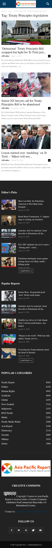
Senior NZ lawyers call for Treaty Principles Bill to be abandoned (21, 102)
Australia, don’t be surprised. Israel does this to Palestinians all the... (32, 232)
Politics (4, 386)
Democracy (6, 430)
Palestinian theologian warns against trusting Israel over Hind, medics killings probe (33, 261)
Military (5, 439)
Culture (4, 148)
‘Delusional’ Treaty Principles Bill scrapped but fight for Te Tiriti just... (23, 50)
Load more (25, 271)
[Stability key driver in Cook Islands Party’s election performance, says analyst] (8, 324)
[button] (48, 4)
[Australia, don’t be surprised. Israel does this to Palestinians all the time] (8, 234)
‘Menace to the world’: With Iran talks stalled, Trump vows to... (34, 337)
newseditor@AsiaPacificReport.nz (31, 511)
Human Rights (8, 391)
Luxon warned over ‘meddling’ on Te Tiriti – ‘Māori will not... (24, 154)
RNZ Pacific (7, 412)
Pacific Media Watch (10, 421)
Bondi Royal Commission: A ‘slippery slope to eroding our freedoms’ (33, 218)
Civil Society (6, 44)
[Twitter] (33, 530)
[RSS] (26, 530)
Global (4, 399)
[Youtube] (40, 530)
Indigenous (6, 408)
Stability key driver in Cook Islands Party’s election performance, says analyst (32, 323)
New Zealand (7, 404)
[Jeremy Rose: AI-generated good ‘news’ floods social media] (8, 296)
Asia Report (6, 425)
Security (5, 434)
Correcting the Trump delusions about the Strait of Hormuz (33, 351)
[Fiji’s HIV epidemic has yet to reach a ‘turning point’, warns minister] (8, 248)
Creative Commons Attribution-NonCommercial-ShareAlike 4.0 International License (26, 502)
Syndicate (5, 395)
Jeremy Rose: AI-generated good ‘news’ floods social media (31, 293)
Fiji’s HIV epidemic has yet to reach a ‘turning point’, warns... (33, 246)
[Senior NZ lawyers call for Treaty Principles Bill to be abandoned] (26, 84)
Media (4, 417)
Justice (4, 443)
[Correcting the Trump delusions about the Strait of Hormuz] (8, 353)
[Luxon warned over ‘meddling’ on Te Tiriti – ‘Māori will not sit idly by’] (26, 137)
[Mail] (19, 530)
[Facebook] (11, 530)
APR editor (5, 56)
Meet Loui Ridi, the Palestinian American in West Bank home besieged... (31, 204)
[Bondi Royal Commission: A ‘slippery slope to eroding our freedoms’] (8, 220)
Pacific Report (7, 382)
